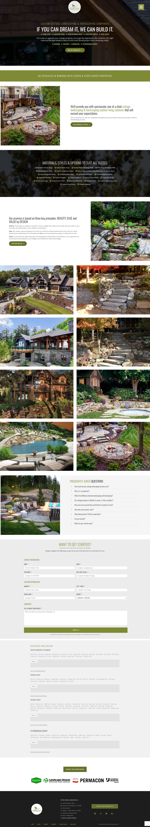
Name (25, 564)
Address (26, 586)
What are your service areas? (83, 523)
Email (78, 564)
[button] (105, 486)
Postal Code (28, 594)
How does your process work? (84, 509)
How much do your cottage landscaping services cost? (91, 486)
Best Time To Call (81, 572)
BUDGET (78, 594)
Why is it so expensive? (81, 491)
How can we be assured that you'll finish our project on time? (93, 504)
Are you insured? (79, 518)
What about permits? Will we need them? (87, 514)
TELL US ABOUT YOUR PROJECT (32, 609)
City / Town (80, 586)
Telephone (27, 572)
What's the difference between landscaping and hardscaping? (93, 495)
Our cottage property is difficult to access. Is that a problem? (93, 500)
